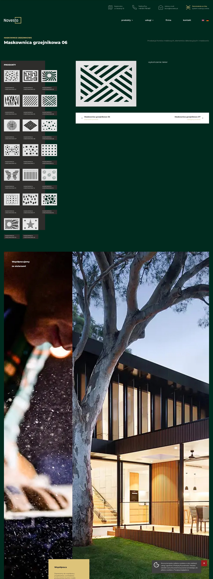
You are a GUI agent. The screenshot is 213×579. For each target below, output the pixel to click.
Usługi (148, 20)
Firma (168, 20)
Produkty (126, 20)
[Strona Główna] (12, 20)
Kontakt (187, 20)
